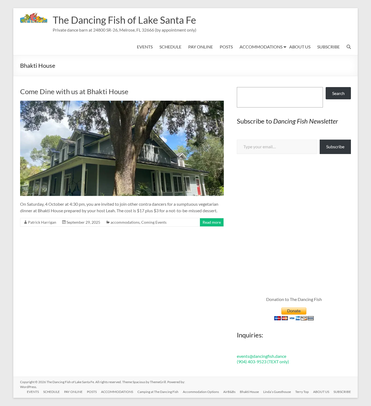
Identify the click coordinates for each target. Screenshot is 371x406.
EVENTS (145, 46)
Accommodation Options (201, 392)
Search (338, 93)
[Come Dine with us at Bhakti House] (122, 103)
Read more (212, 222)
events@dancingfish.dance (261, 356)
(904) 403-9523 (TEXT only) (263, 361)
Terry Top (302, 392)
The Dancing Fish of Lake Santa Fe (124, 20)
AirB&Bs (229, 392)
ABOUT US (299, 46)
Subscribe (335, 146)
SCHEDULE (170, 46)
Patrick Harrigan (42, 222)
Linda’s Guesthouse (277, 392)
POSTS (226, 46)
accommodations (125, 222)
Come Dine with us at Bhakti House (74, 91)
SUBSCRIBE (328, 46)
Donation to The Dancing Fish (294, 299)
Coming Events (153, 222)
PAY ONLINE (200, 46)
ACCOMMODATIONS (261, 46)
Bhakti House (249, 392)
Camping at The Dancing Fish (157, 392)
